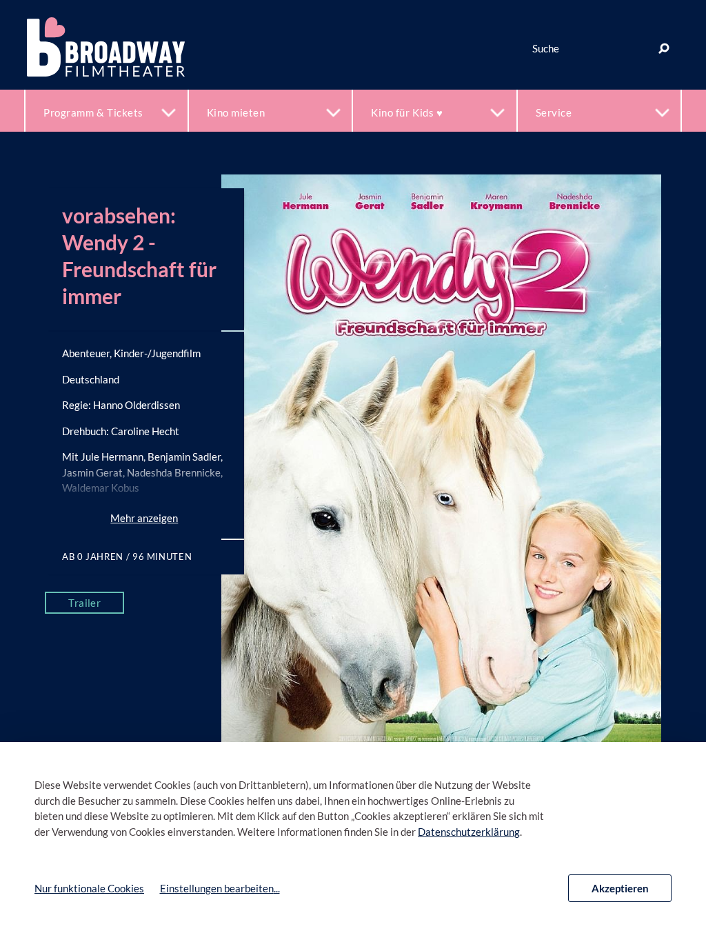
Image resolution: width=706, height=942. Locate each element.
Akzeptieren (620, 888)
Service (554, 112)
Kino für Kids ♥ (407, 112)
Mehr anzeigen (144, 518)
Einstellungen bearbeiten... (220, 888)
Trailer (84, 603)
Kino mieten (236, 112)
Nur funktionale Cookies (89, 888)
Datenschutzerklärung (469, 831)
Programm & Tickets (93, 112)
